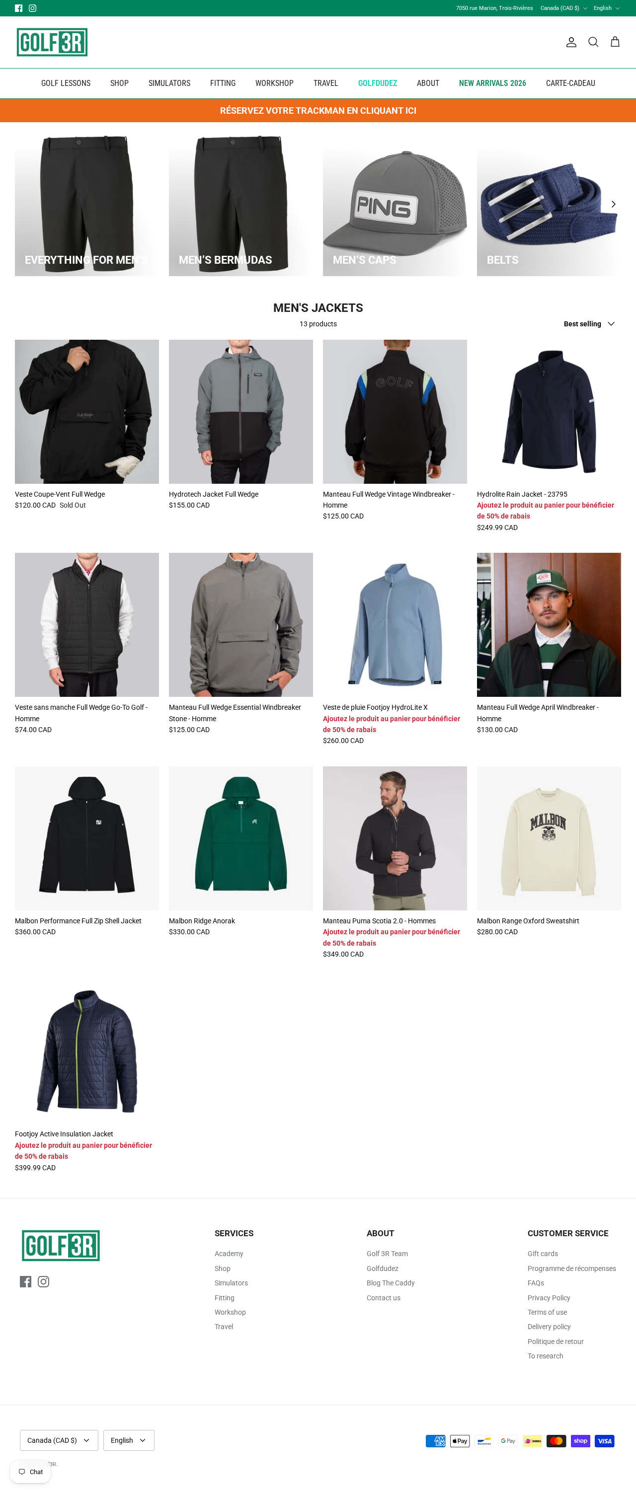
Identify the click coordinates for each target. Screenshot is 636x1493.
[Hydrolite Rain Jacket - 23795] (549, 412)
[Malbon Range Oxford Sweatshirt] (549, 838)
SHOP (119, 83)
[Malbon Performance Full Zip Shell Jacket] (87, 838)
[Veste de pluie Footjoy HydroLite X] (395, 625)
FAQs (536, 1283)
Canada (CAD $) (560, 8)
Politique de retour (556, 1341)
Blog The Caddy (391, 1283)
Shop (223, 1268)
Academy (229, 1254)
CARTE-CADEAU (570, 83)
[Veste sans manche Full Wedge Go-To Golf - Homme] (87, 625)
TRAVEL (326, 83)
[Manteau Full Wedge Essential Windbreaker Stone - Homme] (241, 625)
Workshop (230, 1312)
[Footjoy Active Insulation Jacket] (87, 1051)
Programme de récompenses (572, 1268)
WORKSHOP (274, 83)
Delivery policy (549, 1327)
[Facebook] (18, 8)
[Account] (569, 42)
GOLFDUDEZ (377, 83)
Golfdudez (382, 1268)
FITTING (223, 83)
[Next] (613, 204)
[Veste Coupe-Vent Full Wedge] (87, 412)
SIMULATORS (169, 83)
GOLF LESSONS (65, 83)
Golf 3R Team (387, 1254)
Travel (224, 1327)
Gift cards (543, 1254)
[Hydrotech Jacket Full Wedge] (241, 412)
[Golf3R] (52, 42)
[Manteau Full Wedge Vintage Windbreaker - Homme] (395, 412)
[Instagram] (32, 8)
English (603, 8)
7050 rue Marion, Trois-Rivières (494, 8)
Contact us (383, 1298)
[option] (87, 204)
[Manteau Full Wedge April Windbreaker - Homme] (549, 625)
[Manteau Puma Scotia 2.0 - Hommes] (395, 838)
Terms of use (547, 1312)
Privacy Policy (549, 1298)
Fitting (225, 1298)
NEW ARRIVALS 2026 (492, 83)
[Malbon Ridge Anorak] (241, 838)
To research (545, 1356)
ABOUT (428, 83)
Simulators (231, 1283)
